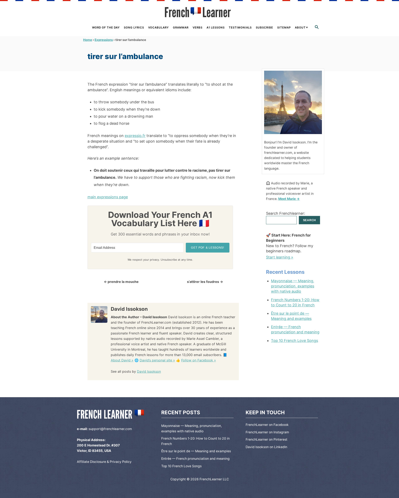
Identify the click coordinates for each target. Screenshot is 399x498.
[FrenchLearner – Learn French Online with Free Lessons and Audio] (199, 12)
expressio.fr (135, 135)
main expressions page (107, 197)
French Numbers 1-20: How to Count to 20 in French (295, 302)
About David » (122, 360)
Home (87, 40)
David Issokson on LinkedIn (266, 447)
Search (309, 220)
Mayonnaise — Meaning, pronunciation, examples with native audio (292, 286)
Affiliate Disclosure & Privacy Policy (104, 462)
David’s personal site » (157, 360)
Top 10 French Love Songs (294, 340)
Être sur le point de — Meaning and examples (291, 316)
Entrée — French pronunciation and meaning (295, 329)
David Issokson (149, 371)
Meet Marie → (289, 199)
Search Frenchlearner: (285, 213)
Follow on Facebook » (198, 360)
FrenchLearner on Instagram (267, 432)
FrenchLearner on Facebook (267, 425)
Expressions (104, 40)
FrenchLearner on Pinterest (266, 439)
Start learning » (279, 257)
